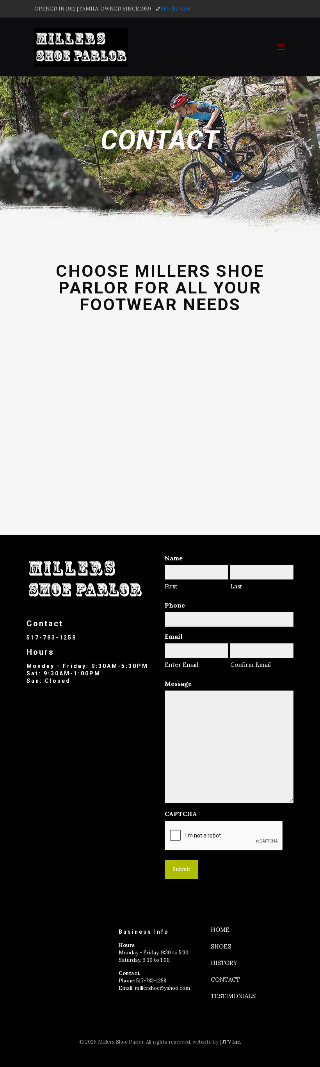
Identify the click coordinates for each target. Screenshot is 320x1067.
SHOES (221, 946)
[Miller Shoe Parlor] (81, 47)
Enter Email (181, 664)
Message (178, 683)
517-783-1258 (176, 8)
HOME (220, 929)
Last (236, 586)
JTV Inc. (231, 1042)
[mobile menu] (281, 46)
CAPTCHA (181, 814)
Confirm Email (250, 664)
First (171, 586)
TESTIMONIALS (233, 996)
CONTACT (225, 979)
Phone (175, 605)
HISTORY (224, 962)
